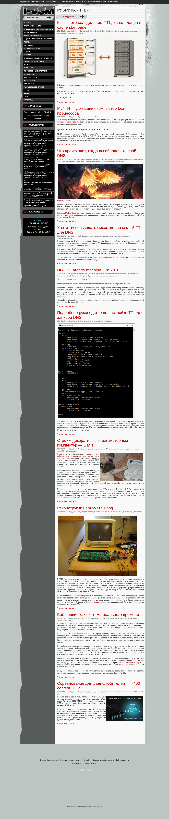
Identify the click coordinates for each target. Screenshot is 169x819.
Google (56, 1)
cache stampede (83, 31)
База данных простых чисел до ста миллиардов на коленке (38, 183)
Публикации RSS (77, 763)
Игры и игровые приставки (97, 276)
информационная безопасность (38, 29)
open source (29, 74)
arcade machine (82, 274)
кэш (135, 31)
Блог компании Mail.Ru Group (123, 159)
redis (95, 31)
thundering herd (111, 31)
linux (26, 97)
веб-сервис (110, 618)
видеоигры (91, 512)
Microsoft (70, 1)
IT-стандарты (86, 236)
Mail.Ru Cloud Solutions (101, 159)
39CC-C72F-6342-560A (33, 119)
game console (133, 274)
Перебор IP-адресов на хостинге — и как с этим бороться (38, 189)
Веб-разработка (30, 81)
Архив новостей (37, 1)
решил (96, 602)
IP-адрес (89, 159)
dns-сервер (81, 159)
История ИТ (103, 449)
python (27, 64)
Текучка (27, 42)
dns (131, 618)
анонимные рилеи (119, 243)
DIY (102, 274)
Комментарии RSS (91, 763)
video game (83, 276)
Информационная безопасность (89, 1)
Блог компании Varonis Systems (101, 321)
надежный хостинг (38, 221)
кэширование (62, 33)
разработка (29, 68)
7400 (79, 449)
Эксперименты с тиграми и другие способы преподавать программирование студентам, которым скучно (38, 143)
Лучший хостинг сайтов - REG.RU (37, 112)
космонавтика (30, 84)
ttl (118, 31)
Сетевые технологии (92, 161)
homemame (61, 276)
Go (91, 31)
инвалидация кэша (126, 31)
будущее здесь (30, 77)
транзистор (112, 449)
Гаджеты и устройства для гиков (38, 39)
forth (94, 117)
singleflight (101, 31)
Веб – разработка (110, 1)
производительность (75, 33)
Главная (26, 1)
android (27, 55)
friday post (123, 274)
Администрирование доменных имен (107, 236)
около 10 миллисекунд (129, 662)
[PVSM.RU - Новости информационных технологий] (38, 12)
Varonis (86, 321)
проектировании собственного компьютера (78, 455)
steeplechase (71, 276)
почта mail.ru (119, 618)
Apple (63, 1)
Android (49, 1)
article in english (95, 274)
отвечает (64, 215)
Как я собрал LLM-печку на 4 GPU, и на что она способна (37, 167)
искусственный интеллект (35, 71)
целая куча (83, 718)
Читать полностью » (66, 102)
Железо (27, 93)
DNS (79, 236)
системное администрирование (38, 58)
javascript (28, 45)
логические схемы (103, 512)
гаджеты (27, 52)
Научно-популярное (32, 36)
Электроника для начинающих (128, 449)
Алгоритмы (29, 100)
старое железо (113, 276)
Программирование (32, 26)
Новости (27, 23)
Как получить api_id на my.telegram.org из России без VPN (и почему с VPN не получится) (38, 134)
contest (84, 692)
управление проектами (34, 61)
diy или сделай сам (32, 48)
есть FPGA (102, 489)
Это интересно (30, 32)
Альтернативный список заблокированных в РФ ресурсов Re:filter (38, 195)
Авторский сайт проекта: (68, 122)
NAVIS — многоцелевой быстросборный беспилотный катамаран (36, 159)
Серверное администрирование (72, 161)
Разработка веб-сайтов (34, 87)
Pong (83, 512)
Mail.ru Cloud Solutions (74, 213)
